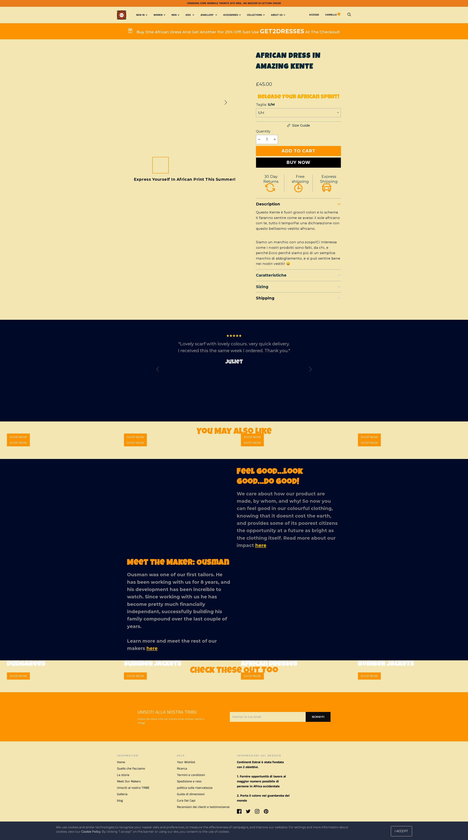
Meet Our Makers (129, 781)
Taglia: (265, 104)
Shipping (265, 298)
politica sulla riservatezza (194, 787)
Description (268, 204)
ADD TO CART (298, 150)
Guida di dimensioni (191, 794)
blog (120, 800)
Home (121, 762)
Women (158, 15)
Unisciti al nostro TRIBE (133, 787)
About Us (276, 15)
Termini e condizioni (191, 775)
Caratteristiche (271, 275)
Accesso (314, 15)
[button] (225, 102)
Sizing (262, 286)
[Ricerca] (349, 15)
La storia (123, 775)
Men (174, 15)
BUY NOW (298, 162)
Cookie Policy (91, 831)
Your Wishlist (186, 762)
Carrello (332, 15)
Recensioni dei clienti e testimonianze (203, 807)
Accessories (230, 15)
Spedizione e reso (189, 781)
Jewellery (207, 15)
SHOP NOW (18, 443)
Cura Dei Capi (186, 800)
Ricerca (182, 768)
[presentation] (157, 370)
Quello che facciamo (131, 768)
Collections (254, 15)
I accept (401, 831)
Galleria (122, 794)
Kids (188, 15)
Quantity (263, 131)
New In (140, 15)
